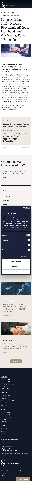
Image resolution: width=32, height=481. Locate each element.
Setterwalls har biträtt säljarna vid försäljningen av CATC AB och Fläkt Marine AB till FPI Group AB (14, 346)
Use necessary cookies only (16, 271)
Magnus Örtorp (9, 124)
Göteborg (6, 200)
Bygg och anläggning (11, 139)
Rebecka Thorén (22, 124)
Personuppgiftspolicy (7, 473)
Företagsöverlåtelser (11, 136)
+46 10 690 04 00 (5, 412)
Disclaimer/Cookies (17, 473)
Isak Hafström (20, 126)
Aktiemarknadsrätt (10, 134)
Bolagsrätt (23, 134)
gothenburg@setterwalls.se (8, 400)
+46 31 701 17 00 (5, 396)
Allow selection (16, 266)
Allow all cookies (16, 261)
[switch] (28, 240)
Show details (23, 256)
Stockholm (6, 196)
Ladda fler (16, 361)
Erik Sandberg (8, 126)
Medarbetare (4, 431)
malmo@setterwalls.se (6, 417)
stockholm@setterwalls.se (7, 384)
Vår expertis (4, 429)
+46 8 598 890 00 (5, 379)
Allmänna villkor (27, 473)
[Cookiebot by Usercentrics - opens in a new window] (23, 208)
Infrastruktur (8, 141)
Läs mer (5, 276)
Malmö (5, 204)
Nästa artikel (26, 147)
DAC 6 (3, 475)
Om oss (3, 433)
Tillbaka (4, 147)
